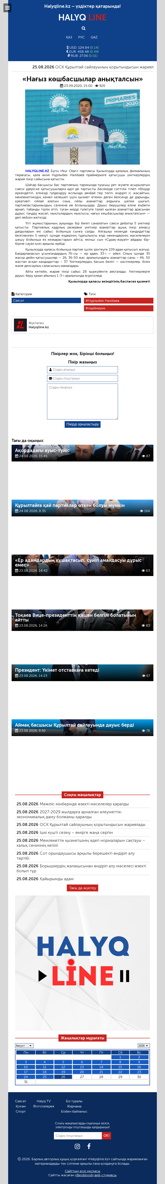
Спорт (21, 1111)
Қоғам (21, 1106)
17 (26, 1072)
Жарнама (74, 1106)
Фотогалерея (43, 1106)
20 (82, 1072)
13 (82, 1067)
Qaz (94, 37)
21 (101, 1072)
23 (139, 1072)
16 (139, 1067)
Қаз (69, 37)
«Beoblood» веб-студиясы (96, 1175)
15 (120, 1067)
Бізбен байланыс (74, 1111)
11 (44, 1067)
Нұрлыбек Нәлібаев (103, 301)
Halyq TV (44, 1101)
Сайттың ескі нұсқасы (82, 1171)
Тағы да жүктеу (82, 888)
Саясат (18, 300)
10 (26, 1067)
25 (45, 1077)
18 (45, 1072)
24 (26, 1077)
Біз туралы (74, 1101)
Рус (81, 37)
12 (63, 1067)
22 (120, 1072)
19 (63, 1072)
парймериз (96, 308)
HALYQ (82, 17)
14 (101, 1067)
